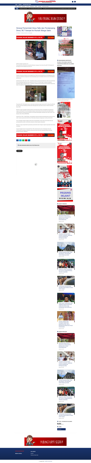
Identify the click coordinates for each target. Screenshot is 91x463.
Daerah (19, 6)
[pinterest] (26, 140)
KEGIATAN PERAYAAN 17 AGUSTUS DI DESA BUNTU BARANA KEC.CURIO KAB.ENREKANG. (65, 217)
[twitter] (16, 1)
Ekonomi (39, 6)
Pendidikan (32, 6)
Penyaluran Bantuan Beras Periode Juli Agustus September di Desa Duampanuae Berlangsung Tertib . (65, 236)
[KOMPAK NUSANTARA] (45, 2)
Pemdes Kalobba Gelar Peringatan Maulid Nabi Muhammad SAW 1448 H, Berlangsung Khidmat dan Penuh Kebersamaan (66, 324)
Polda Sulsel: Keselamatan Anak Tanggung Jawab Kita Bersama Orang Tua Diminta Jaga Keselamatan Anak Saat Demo (65, 305)
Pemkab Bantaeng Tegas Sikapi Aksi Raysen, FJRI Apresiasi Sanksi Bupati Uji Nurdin (65, 253)
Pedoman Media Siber (27, 4)
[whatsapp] (23, 140)
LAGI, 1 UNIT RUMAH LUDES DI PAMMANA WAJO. (22, 8)
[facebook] (17, 140)
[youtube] (19, 1)
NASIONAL (59, 429)
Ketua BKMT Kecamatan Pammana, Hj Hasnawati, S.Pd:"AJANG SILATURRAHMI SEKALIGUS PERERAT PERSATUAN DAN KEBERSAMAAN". (48, 8)
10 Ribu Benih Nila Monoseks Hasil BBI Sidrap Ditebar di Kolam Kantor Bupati (66, 287)
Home (16, 4)
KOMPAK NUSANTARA (48, 461)
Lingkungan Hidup (45, 6)
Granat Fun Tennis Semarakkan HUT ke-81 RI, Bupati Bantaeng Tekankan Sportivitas (65, 270)
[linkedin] (29, 140)
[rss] (25, 455)
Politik (27, 6)
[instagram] (21, 455)
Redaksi (20, 4)
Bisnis (36, 6)
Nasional (23, 6)
